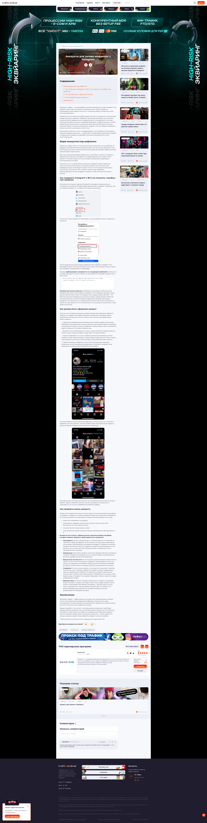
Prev (60, 700)
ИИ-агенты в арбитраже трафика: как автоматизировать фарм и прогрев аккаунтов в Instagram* (133, 68)
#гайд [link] (132, 150)
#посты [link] (140, 121)
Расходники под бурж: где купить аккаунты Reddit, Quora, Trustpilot (133, 96)
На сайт (140, 671)
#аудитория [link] (141, 179)
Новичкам (116, 3)
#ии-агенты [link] (142, 63)
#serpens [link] (79, 701)
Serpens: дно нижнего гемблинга (72, 704)
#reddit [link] (138, 92)
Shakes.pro (81, 652)
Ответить (103, 742)
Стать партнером (12, 816)
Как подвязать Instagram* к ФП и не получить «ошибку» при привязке (87, 90)
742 (128, 190)
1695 (67, 712)
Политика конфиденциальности (109, 819)
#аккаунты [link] (74, 630)
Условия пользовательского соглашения (72, 819)
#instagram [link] (63, 630)
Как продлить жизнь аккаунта (75, 97)
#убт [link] (137, 150)
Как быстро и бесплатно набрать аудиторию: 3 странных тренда (133, 184)
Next (146, 700)
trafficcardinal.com (77, 805)
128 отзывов (142, 655)
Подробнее (140, 666)
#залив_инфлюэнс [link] (88, 630)
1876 (129, 161)
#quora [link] (132, 92)
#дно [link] (86, 701)
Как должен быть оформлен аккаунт (78, 94)
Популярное (80, 3)
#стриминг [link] (71, 701)
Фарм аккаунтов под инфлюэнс (74, 86)
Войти (201, 3)
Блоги (97, 3)
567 (128, 102)
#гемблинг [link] (63, 701)
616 (128, 73)
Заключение (67, 100)
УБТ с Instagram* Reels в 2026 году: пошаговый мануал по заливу (134, 155)
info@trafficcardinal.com (133, 814)
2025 (129, 132)
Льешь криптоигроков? (14, 807)
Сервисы (90, 3)
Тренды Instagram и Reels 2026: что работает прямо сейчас (134, 125)
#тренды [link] (133, 121)
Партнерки (106, 3)
